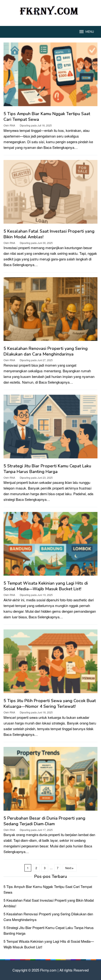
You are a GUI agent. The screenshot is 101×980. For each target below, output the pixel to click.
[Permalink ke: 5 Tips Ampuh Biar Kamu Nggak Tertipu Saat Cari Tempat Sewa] (50, 76)
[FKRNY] (50, 10)
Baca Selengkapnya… (60, 147)
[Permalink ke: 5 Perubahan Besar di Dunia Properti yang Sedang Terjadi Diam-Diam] (50, 780)
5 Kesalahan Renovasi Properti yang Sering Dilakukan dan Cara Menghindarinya (46, 351)
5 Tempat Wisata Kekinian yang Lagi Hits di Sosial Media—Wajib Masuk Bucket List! (46, 586)
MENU (89, 32)
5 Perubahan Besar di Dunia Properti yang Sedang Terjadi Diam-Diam (44, 821)
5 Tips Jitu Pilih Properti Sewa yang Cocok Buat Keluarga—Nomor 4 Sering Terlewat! (50, 703)
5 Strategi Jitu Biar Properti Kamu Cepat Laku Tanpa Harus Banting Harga (47, 468)
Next (68, 868)
